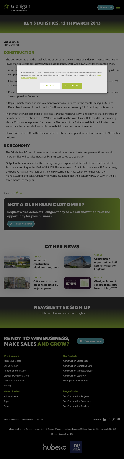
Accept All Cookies (72, 86)
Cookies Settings (50, 86)
